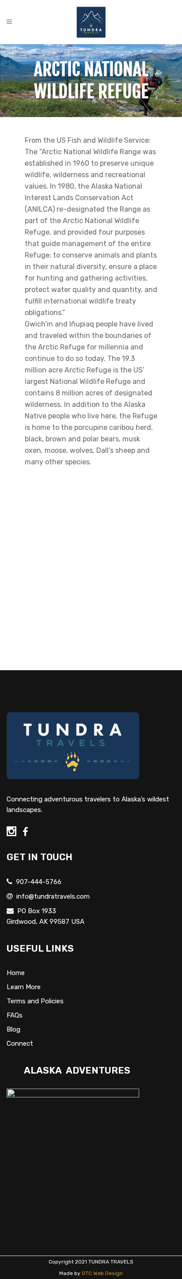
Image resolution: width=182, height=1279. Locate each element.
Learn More (24, 987)
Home (16, 973)
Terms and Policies (35, 1001)
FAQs (15, 1015)
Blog (13, 1029)
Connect (20, 1043)
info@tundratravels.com (53, 896)
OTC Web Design (102, 1273)
